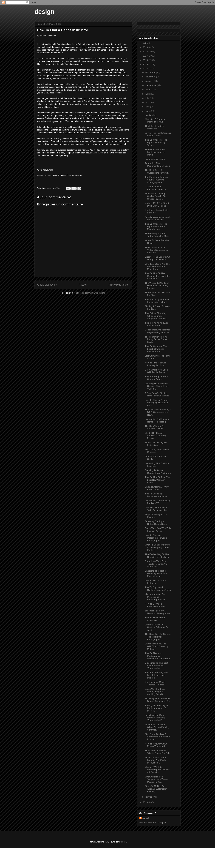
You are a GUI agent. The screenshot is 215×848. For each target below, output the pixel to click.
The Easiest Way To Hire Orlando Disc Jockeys (157, 555)
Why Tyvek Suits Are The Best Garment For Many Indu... (157, 266)
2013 (145, 802)
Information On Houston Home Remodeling (157, 420)
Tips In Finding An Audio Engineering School (157, 300)
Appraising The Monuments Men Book (157, 164)
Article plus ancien (119, 284)
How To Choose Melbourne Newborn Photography (156, 538)
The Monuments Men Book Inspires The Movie (155, 152)
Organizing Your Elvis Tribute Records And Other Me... (156, 564)
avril (147, 106)
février (148, 115)
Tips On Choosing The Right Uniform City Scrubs (156, 142)
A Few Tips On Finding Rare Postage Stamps (157, 394)
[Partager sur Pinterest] (79, 188)
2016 (145, 60)
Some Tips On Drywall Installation (156, 444)
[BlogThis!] (70, 188)
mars (148, 111)
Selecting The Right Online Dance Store (156, 522)
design (44, 11)
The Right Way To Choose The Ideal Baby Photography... (158, 637)
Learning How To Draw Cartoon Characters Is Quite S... (157, 386)
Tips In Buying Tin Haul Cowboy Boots (156, 378)
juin (147, 98)
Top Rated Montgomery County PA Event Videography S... (156, 180)
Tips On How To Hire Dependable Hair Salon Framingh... (157, 276)
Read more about (45, 175)
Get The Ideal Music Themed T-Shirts (155, 683)
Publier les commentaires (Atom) (90, 293)
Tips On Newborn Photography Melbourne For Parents (157, 656)
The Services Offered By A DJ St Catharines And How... (158, 412)
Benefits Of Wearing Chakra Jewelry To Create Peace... (155, 196)
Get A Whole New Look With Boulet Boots (156, 371)
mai (147, 102)
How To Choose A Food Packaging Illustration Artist (156, 403)
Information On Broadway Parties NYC (157, 501)
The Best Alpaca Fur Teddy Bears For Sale (157, 234)
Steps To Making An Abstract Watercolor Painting (156, 789)
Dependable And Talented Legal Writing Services (157, 331)
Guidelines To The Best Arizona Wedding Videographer (156, 665)
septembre (151, 85)
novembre (150, 76)
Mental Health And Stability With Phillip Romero (155, 436)
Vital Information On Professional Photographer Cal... (156, 597)
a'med (145, 818)
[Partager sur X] (73, 188)
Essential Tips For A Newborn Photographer (157, 612)
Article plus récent (47, 284)
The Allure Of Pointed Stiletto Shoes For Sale (157, 752)
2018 (145, 51)
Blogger (122, 842)
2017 (145, 56)
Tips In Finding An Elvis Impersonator (156, 324)
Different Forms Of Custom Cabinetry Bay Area (157, 627)
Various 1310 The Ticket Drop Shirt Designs (157, 204)
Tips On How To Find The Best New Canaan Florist (157, 480)
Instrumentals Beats (155, 159)
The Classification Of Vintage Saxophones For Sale (156, 250)
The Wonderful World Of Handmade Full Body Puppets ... (157, 285)
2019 (145, 47)
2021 (145, 43)
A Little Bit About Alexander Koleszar (156, 188)
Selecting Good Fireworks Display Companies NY (157, 699)
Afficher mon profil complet (152, 822)
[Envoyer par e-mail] (67, 188)
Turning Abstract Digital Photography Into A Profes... (156, 708)
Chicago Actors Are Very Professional (157, 488)
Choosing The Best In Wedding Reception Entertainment (156, 573)
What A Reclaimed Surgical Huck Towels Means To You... (156, 779)
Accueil (83, 284)
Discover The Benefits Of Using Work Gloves (157, 258)
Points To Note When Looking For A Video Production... (156, 760)
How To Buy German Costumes (155, 619)
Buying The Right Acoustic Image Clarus (158, 134)
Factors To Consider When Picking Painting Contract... (157, 727)
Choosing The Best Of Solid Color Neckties (156, 508)
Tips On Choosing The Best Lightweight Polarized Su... (156, 349)
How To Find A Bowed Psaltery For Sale (155, 364)
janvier (149, 797)
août (147, 89)
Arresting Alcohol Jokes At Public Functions (157, 218)
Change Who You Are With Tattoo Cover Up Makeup (156, 646)
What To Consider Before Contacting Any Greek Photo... (157, 547)
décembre (150, 72)
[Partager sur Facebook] (76, 188)
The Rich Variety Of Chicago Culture (154, 427)
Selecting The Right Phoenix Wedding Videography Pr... (155, 718)
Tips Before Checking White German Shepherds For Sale (156, 316)
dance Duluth (97, 153)
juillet (148, 94)
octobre (149, 81)
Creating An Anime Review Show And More (158, 471)
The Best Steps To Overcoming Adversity (157, 171)
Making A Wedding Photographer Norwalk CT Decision (157, 770)
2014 (145, 68)
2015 (145, 64)
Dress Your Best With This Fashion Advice (158, 529)
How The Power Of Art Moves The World (156, 745)
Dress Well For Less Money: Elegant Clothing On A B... (155, 691)
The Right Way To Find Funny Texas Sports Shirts (156, 339)
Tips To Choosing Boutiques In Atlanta (156, 495)
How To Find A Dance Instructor (155, 581)
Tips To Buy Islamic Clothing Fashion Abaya (158, 588)
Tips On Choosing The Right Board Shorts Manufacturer (156, 226)
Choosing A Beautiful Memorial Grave (155, 120)
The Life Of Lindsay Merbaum (154, 127)
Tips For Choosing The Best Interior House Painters (156, 675)
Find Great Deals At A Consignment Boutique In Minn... (157, 737)
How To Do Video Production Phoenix (156, 605)
